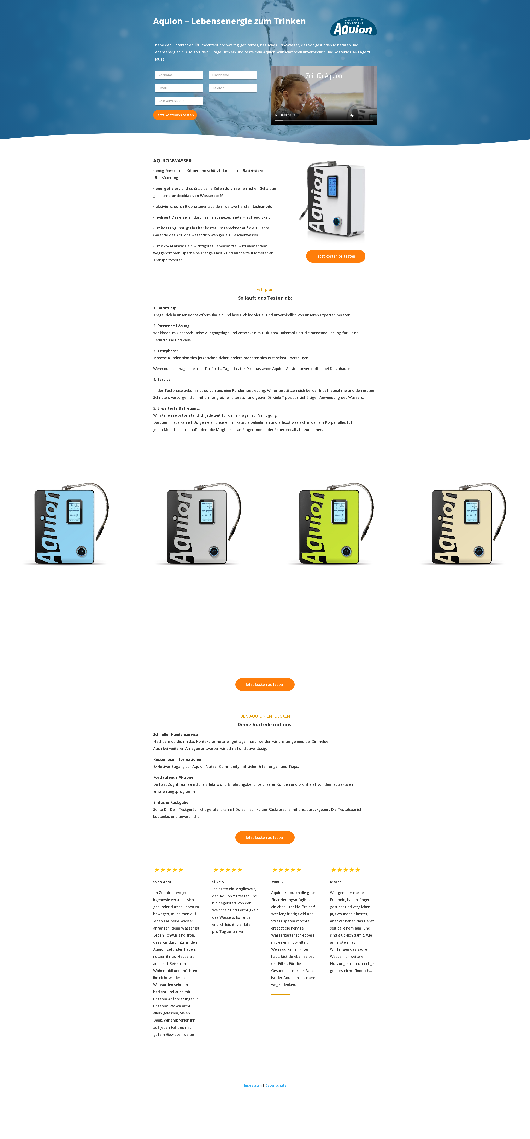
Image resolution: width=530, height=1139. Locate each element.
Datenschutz (275, 1085)
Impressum (253, 1085)
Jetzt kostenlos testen (175, 115)
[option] (66, 522)
